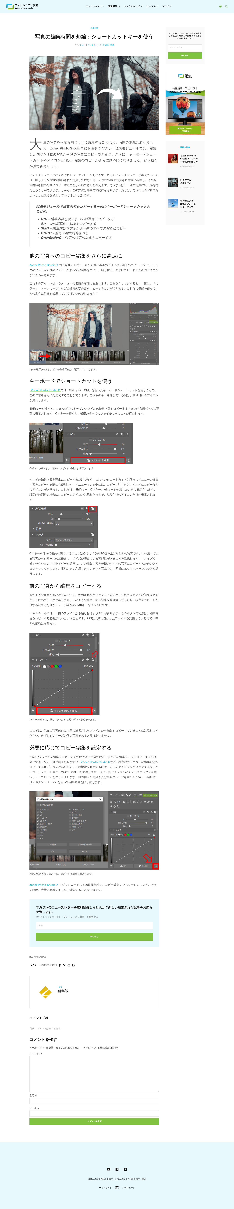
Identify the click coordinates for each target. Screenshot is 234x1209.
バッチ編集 (104, 45)
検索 (144, 1179)
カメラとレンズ (132, 6)
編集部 (63, 991)
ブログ (165, 6)
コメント (35, 1054)
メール (34, 1108)
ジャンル (151, 6)
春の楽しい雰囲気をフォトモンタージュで (188, 204)
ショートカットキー (89, 45)
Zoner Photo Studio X (43, 265)
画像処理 (113, 6)
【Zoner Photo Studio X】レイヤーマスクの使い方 (189, 159)
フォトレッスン (94, 6)
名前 (33, 1096)
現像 (112, 45)
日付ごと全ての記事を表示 (100, 1179)
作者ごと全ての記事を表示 (127, 1179)
